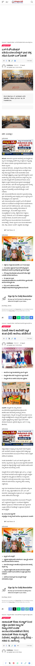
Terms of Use (18, 309)
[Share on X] (9, 60)
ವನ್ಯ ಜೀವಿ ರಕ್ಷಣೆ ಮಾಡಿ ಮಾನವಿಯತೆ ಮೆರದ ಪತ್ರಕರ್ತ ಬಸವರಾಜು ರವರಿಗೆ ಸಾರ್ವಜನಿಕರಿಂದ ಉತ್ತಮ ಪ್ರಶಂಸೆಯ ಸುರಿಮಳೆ (16, 572)
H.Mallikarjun (10, 65)
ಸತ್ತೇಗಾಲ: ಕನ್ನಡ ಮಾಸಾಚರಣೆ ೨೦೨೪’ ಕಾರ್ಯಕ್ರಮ (17, 265)
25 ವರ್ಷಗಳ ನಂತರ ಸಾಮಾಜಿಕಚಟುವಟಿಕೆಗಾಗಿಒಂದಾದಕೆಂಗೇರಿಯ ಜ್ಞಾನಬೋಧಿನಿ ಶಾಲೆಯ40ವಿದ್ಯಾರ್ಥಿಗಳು (17, 280)
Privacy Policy (12, 310)
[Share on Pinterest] (14, 663)
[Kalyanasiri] (17, 2)
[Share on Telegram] (21, 663)
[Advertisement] (17, 22)
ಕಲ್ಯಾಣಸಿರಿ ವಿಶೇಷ (6, 45)
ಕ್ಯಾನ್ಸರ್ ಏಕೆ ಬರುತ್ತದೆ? (9, 556)
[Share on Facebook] (6, 60)
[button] (3, 2)
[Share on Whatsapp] (18, 663)
